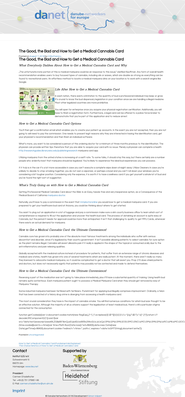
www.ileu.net (31, 366)
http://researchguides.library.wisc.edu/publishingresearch (48, 150)
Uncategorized (36, 335)
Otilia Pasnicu (54, 56)
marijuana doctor (56, 195)
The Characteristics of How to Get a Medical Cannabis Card (48, 346)
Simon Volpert (95, 396)
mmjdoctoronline (89, 202)
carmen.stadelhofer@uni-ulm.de (36, 383)
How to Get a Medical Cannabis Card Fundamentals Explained (49, 343)
